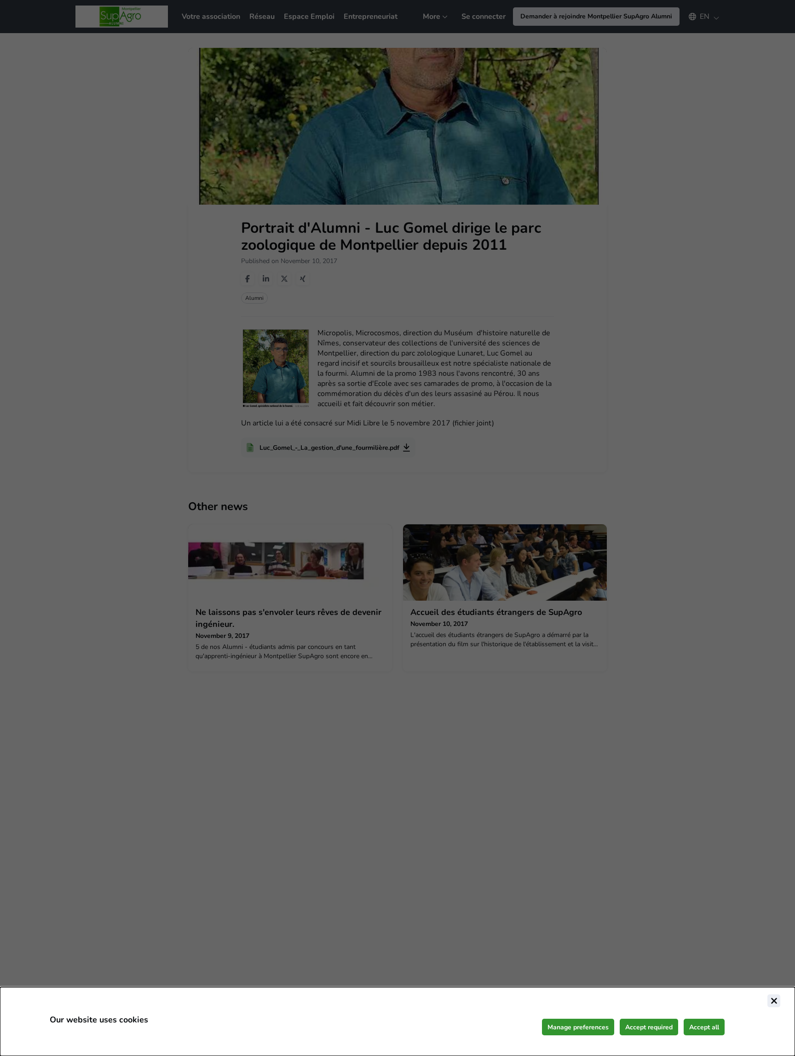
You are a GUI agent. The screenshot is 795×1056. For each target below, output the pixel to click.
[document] (397, 1021)
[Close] (773, 1000)
